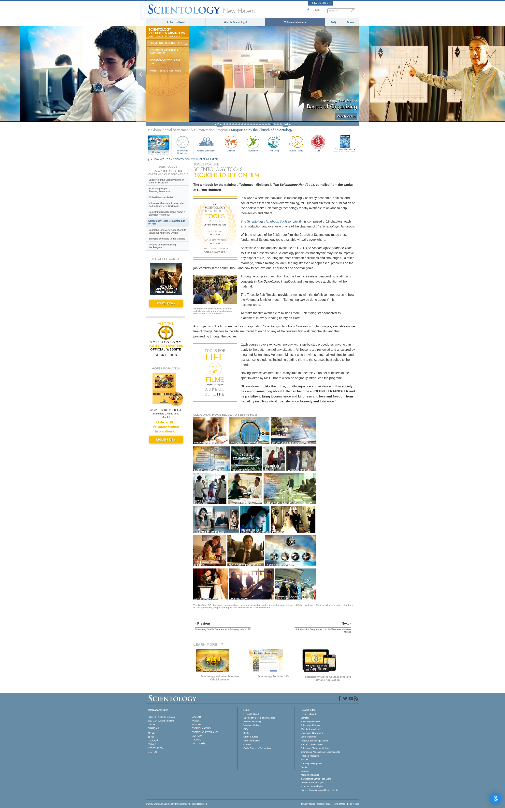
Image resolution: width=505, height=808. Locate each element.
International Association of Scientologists (320, 752)
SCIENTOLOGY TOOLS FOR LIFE (165, 62)
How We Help (158, 152)
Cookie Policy (323, 804)
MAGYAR (196, 717)
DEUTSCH (153, 752)
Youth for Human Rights (312, 786)
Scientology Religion (310, 725)
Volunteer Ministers (295, 22)
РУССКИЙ (153, 740)
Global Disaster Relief (161, 197)
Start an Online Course (312, 744)
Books (350, 22)
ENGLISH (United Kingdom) (161, 721)
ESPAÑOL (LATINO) (201, 728)
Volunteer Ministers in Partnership (165, 51)
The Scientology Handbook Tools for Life (269, 221)
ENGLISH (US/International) (161, 717)
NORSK (195, 721)
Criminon (231, 150)
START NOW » (166, 303)
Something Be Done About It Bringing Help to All (167, 213)
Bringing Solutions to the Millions (167, 238)
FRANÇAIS (153, 728)
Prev (220, 124)
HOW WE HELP (162, 159)
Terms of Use (338, 804)
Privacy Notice (308, 804)
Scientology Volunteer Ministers (315, 748)
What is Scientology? (235, 22)
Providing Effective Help (166, 43)
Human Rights (296, 150)
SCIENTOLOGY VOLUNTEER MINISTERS (196, 159)
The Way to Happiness (182, 151)
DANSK (151, 724)
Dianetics (305, 718)
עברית (151, 732)
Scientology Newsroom (312, 733)
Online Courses (250, 737)
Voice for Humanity (252, 721)
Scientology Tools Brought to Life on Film (166, 222)
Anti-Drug (274, 150)
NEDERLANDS (155, 748)
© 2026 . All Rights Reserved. (176, 804)
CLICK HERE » (166, 355)
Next (285, 124)
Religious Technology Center (314, 740)
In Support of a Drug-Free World (316, 779)
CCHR (318, 150)
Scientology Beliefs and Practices (259, 718)
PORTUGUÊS (199, 743)
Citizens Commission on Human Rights (319, 790)
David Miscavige (308, 737)
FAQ (333, 22)
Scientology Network (310, 721)
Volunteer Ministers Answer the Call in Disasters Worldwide (166, 205)
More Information (251, 740)
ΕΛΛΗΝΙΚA (197, 736)
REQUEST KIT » (166, 440)
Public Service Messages (165, 70)
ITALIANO (196, 739)
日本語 (151, 737)
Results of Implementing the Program (162, 246)
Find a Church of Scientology (257, 748)
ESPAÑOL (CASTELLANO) (205, 732)
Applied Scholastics (206, 150)
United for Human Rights (312, 782)
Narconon (253, 150)
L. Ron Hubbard (175, 22)
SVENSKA (197, 724)
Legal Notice (353, 804)
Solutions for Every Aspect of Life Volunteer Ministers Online (167, 231)
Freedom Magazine (344, 150)
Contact (247, 744)
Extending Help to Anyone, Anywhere (159, 190)
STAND (304, 759)
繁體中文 (152, 744)
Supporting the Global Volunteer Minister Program (166, 181)
